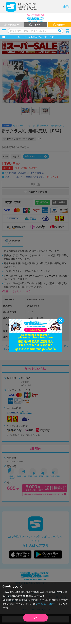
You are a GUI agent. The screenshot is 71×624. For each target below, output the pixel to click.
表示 (66, 6)
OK (35, 617)
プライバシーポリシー (47, 603)
